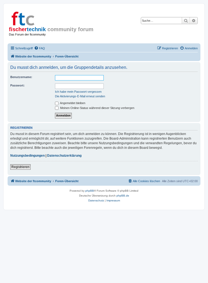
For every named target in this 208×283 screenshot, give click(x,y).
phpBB (89, 190)
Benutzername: (21, 77)
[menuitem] (39, 48)
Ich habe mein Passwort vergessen (78, 91)
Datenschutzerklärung (64, 155)
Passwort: (17, 85)
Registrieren (20, 167)
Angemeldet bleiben (72, 103)
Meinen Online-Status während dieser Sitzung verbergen (96, 108)
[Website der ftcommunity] (32, 17)
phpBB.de (122, 195)
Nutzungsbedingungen (27, 155)
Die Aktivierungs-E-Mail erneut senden (80, 96)
